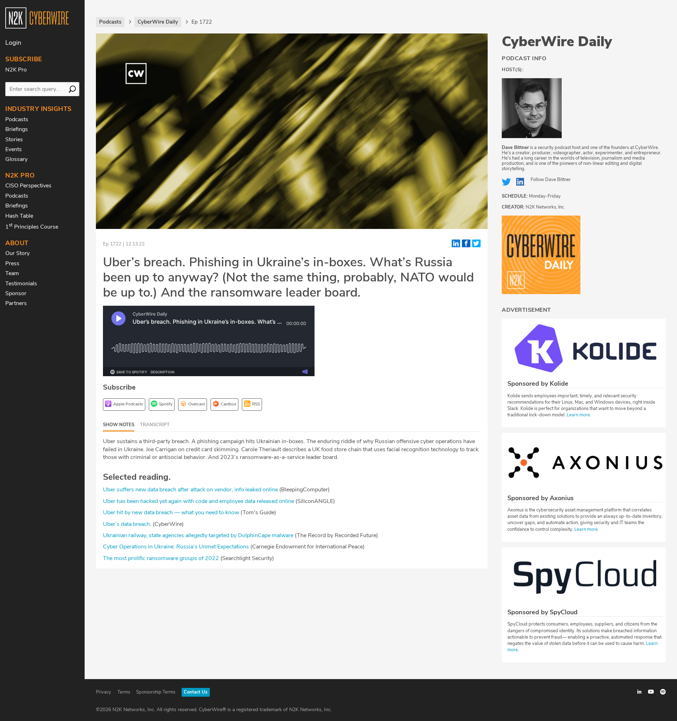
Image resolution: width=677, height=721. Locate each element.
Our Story (17, 253)
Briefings (16, 129)
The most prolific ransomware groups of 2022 (161, 558)
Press (12, 263)
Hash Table (19, 216)
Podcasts (16, 119)
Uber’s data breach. (127, 524)
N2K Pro (16, 70)
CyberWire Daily (557, 41)
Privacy (103, 692)
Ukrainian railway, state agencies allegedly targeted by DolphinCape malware (198, 535)
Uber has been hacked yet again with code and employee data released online (198, 501)
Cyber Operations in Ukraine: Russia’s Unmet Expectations (176, 547)
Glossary (16, 159)
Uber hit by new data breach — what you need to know (171, 512)
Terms (123, 692)
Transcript (155, 425)
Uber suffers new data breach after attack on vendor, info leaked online (190, 489)
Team (12, 273)
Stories (14, 139)
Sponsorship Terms (155, 692)
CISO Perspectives (28, 185)
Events (13, 149)
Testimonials (21, 283)
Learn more (578, 415)
